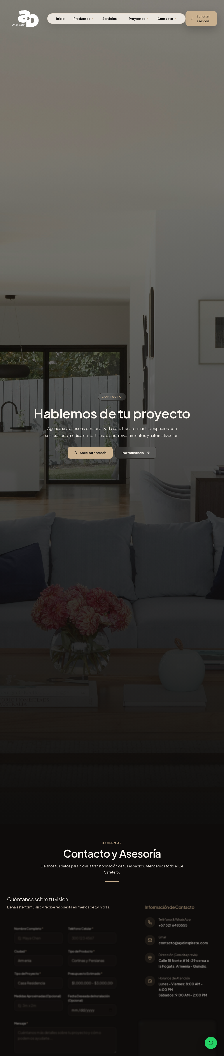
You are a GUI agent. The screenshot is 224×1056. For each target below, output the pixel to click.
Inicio (60, 19)
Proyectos (137, 19)
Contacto (165, 19)
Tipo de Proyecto (27, 973)
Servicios (109, 19)
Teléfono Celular (80, 928)
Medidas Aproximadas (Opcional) (37, 996)
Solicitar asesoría (203, 18)
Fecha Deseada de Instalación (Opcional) (89, 998)
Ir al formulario (133, 453)
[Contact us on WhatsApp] (211, 1043)
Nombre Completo (28, 928)
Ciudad (20, 951)
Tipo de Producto (81, 951)
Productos (82, 19)
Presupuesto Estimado (85, 973)
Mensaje (21, 1023)
